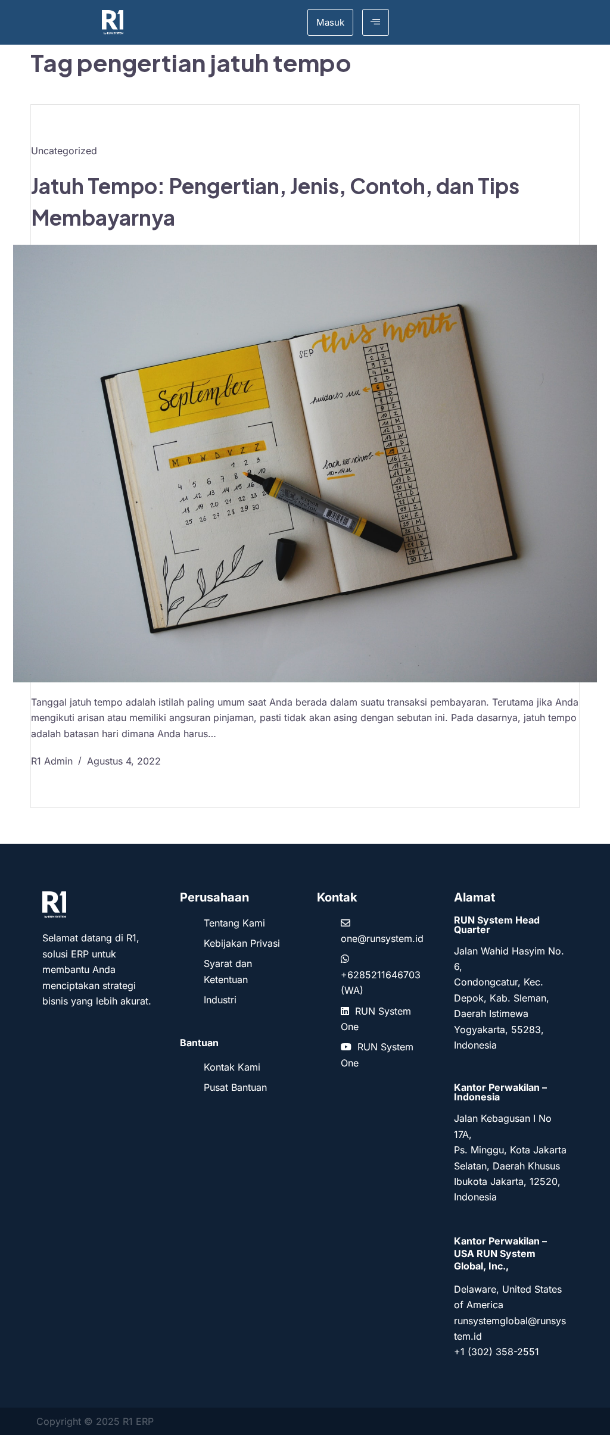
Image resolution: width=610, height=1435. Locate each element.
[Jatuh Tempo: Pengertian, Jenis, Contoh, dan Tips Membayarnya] (305, 463)
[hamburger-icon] (375, 22)
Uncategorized (64, 151)
